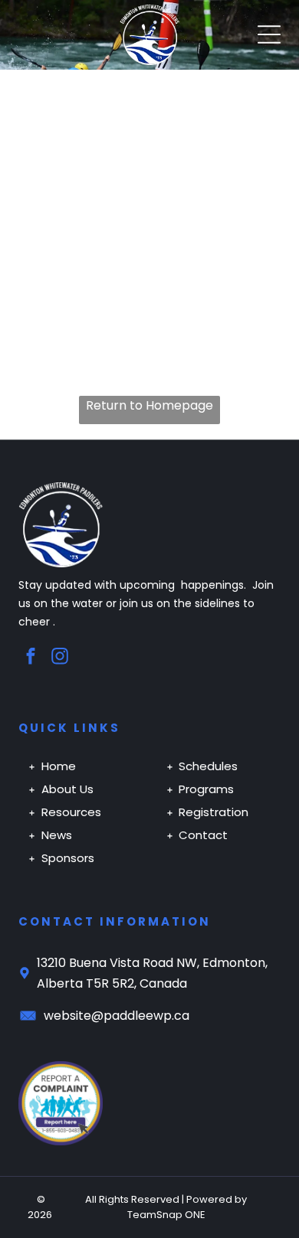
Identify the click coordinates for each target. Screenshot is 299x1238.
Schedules (208, 766)
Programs (206, 789)
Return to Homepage (149, 405)
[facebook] (31, 658)
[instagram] (60, 658)
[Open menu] (269, 34)
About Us (67, 789)
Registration (213, 812)
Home (58, 766)
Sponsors (67, 858)
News (56, 835)
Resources (71, 812)
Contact (203, 835)
